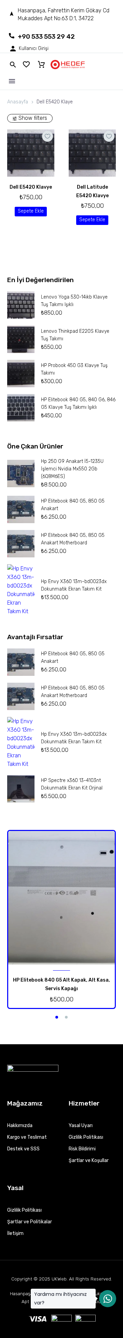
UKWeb (59, 1279)
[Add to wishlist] (47, 136)
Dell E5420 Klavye (31, 187)
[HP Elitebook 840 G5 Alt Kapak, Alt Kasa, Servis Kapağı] (61, 897)
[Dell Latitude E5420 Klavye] (92, 153)
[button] (31, 211)
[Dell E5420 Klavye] (30, 153)
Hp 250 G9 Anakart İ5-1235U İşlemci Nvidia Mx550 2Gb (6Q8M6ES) (72, 468)
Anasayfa (17, 102)
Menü (12, 81)
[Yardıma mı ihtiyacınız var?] (107, 1298)
